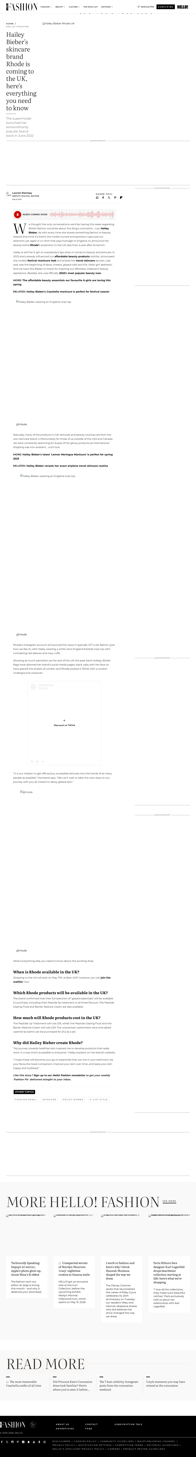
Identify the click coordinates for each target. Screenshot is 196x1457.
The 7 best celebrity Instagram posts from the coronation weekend (119, 1385)
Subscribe (165, 7)
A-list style (99, 1099)
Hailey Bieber (73, 1099)
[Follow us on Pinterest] (18, 1442)
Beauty (59, 7)
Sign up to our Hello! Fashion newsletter (59, 1075)
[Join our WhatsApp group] (44, 1442)
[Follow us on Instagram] (12, 1442)
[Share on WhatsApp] (97, 197)
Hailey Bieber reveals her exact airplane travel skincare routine (67, 465)
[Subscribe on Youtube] (34, 1442)
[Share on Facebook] (103, 197)
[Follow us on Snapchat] (28, 1442)
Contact (91, 1424)
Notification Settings (95, 1445)
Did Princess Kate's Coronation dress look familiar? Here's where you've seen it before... (72, 1385)
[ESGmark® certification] (31, 1425)
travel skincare (85, 260)
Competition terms (129, 1445)
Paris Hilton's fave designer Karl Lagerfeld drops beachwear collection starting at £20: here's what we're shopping (169, 1272)
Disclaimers (62, 1441)
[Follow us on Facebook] (2, 1442)
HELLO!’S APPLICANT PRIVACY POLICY (78, 1449)
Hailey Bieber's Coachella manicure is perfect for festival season (68, 291)
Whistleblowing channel (156, 1441)
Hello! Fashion (17, 26)
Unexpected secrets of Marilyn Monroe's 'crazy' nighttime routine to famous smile (74, 1269)
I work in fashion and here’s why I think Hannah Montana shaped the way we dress (120, 1270)
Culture (73, 7)
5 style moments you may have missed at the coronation (165, 1384)
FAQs (88, 1428)
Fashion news (25, 1099)
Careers (114, 1449)
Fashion (45, 7)
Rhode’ (34, 245)
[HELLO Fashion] (22, 7)
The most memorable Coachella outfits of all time (23, 1384)
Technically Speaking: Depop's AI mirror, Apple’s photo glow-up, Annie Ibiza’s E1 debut (26, 1269)
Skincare (49, 1099)
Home (10, 24)
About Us (62, 1424)
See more (169, 1201)
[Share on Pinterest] (115, 197)
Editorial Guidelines (163, 1445)
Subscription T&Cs (125, 1424)
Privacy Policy (64, 1445)
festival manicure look (42, 260)
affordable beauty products (72, 256)
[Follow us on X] (7, 1442)
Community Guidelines (117, 1441)
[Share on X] (109, 197)
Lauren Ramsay (22, 192)
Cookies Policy (85, 1441)
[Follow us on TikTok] (23, 1442)
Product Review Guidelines (144, 1449)
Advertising (65, 1428)
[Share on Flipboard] (121, 197)
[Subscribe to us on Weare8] (39, 1442)
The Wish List (90, 7)
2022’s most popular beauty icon (79, 273)
